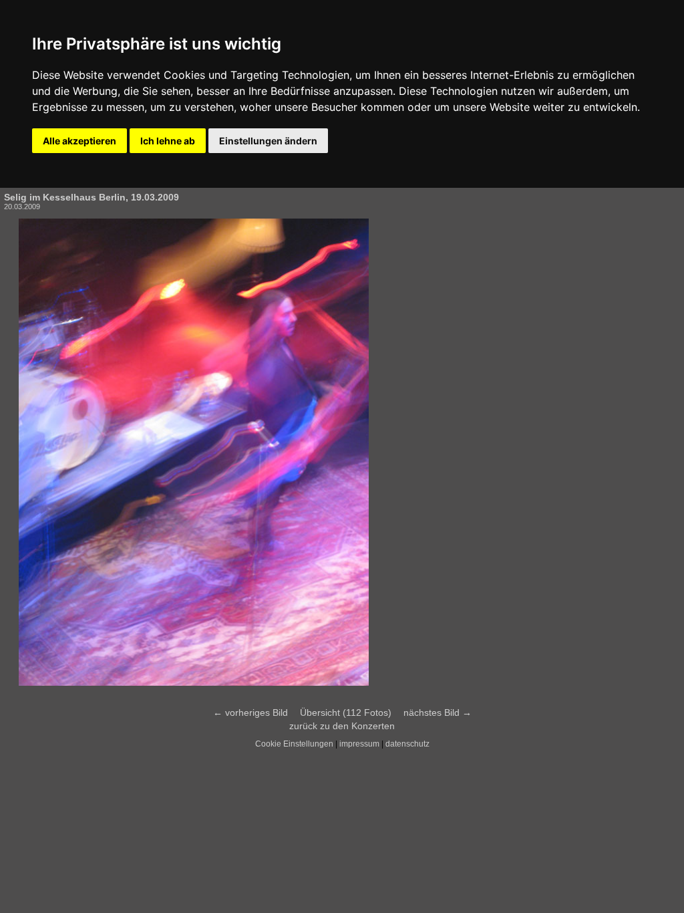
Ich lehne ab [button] (167, 140)
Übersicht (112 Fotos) (345, 712)
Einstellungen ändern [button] (268, 140)
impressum (359, 744)
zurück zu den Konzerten (342, 726)
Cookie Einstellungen (294, 744)
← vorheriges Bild (250, 712)
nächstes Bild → (437, 712)
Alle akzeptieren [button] (79, 140)
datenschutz (407, 744)
